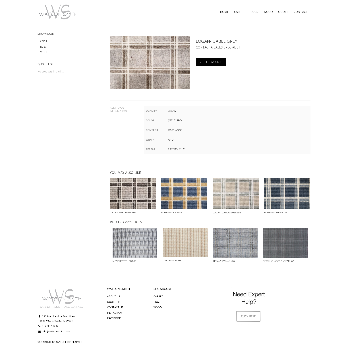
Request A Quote (211, 62)
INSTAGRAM (114, 312)
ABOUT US (113, 296)
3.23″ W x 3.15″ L (177, 149)
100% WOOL (174, 130)
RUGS (43, 46)
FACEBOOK (114, 318)
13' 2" (170, 139)
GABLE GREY (174, 120)
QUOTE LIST (114, 302)
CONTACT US (115, 307)
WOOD (44, 52)
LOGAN (171, 110)
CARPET (44, 41)
